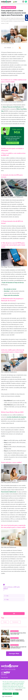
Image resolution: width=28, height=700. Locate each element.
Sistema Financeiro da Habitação (12, 107)
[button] (7, 696)
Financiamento (15, 622)
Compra (5, 622)
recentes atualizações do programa (16, 417)
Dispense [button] (15, 693)
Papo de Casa (4, 677)
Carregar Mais (14, 653)
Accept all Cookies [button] (7, 693)
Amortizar (6, 291)
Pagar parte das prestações (11, 295)
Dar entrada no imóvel (10, 289)
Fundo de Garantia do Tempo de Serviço (13, 282)
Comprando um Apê (10, 7)
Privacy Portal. (18, 689)
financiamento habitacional (8, 491)
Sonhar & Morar (6, 1)
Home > (4, 7)
